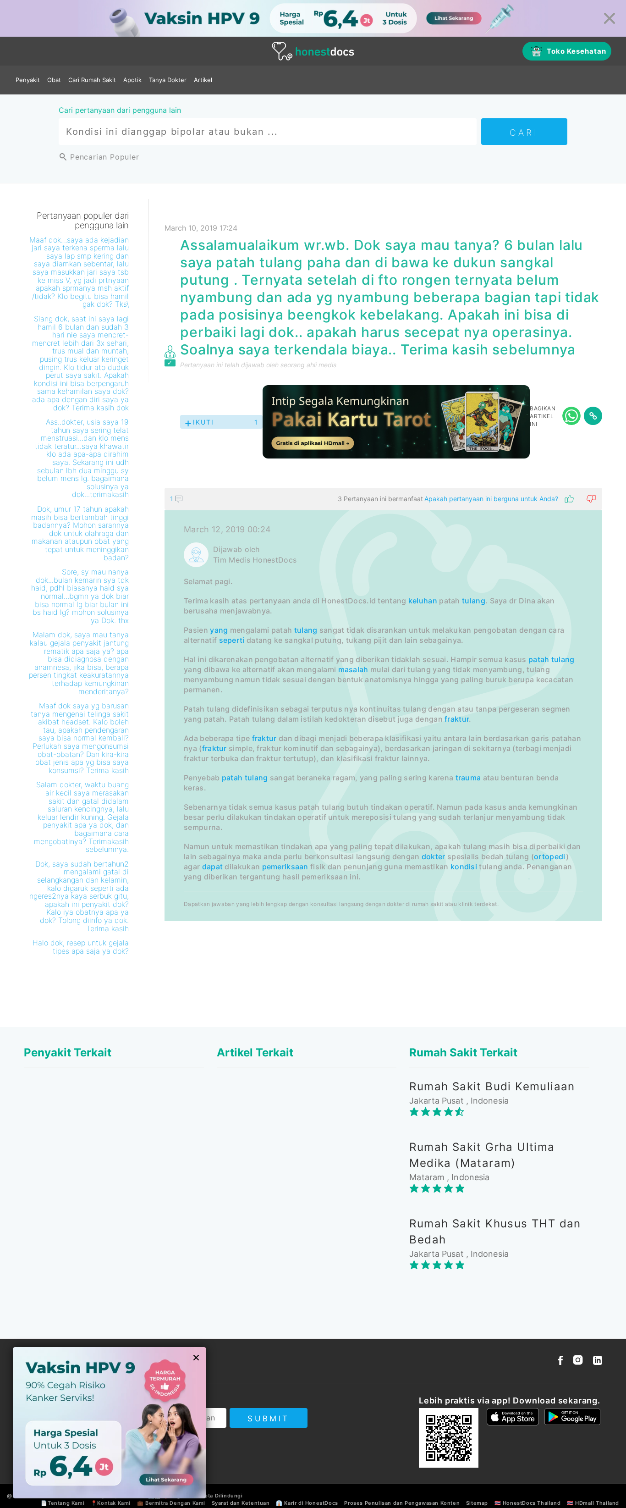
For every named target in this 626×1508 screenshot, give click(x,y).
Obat (54, 79)
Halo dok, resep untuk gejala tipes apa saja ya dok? (81, 947)
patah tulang (551, 659)
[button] (383, 499)
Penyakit (28, 79)
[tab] (383, 704)
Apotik (132, 79)
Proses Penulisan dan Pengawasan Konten (402, 1503)
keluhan (422, 600)
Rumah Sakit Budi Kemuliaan (492, 1086)
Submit (268, 1418)
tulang (473, 600)
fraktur (457, 719)
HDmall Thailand (597, 1503)
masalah (353, 669)
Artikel (203, 79)
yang (219, 630)
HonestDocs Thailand (531, 1503)
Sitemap (477, 1503)
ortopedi (550, 856)
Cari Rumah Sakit (92, 79)
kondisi (463, 866)
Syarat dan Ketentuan (241, 1503)
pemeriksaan (285, 866)
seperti (232, 640)
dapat (212, 866)
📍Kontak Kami (111, 1503)
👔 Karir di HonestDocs (307, 1503)
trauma (468, 777)
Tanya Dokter (168, 79)
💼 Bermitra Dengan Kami (171, 1503)
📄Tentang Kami (62, 1503)
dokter (433, 856)
